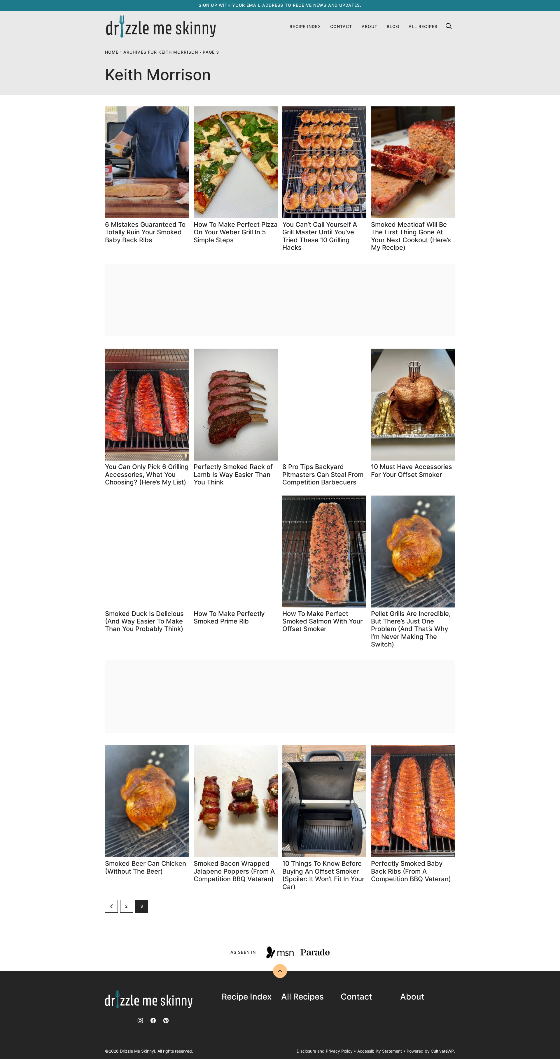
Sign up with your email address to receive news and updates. (280, 5)
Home (111, 52)
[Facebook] (153, 1020)
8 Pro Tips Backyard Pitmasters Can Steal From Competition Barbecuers (322, 474)
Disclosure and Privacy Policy (325, 1051)
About (370, 26)
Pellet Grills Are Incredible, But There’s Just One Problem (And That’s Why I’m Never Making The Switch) (411, 629)
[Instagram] (140, 1020)
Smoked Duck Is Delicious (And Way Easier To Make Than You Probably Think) (144, 621)
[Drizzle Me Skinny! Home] (161, 26)
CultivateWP (442, 1051)
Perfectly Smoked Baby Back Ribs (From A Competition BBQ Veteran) (411, 871)
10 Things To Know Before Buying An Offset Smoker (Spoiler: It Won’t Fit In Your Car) (323, 875)
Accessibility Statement (379, 1051)
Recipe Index (305, 26)
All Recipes (423, 26)
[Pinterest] (166, 1020)
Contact (341, 26)
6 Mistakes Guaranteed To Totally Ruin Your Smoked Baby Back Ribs (145, 232)
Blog (393, 26)
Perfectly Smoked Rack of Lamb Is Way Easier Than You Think (233, 474)
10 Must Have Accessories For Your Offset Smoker (411, 470)
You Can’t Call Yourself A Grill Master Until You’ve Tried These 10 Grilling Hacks (319, 236)
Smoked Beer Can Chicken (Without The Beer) (145, 867)
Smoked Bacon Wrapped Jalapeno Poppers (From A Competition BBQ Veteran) (234, 871)
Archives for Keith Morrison (160, 52)
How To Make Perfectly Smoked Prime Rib (229, 617)
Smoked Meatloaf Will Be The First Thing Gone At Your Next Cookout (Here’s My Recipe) (411, 236)
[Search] (448, 26)
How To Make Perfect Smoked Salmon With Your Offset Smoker (322, 621)
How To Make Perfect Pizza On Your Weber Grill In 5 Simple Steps (236, 232)
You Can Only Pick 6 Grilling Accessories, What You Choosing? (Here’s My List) (147, 474)
